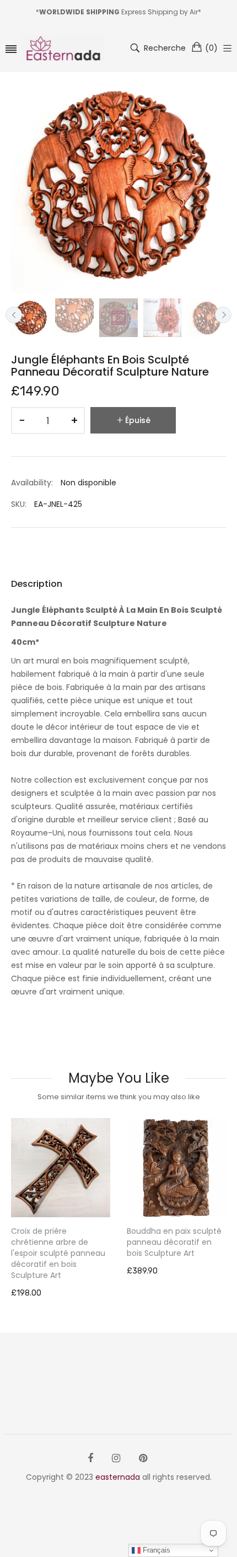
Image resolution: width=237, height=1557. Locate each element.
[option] (30, 317)
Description (36, 583)
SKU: (18, 504)
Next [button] (223, 315)
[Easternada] (63, 48)
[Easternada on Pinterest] (143, 1458)
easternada (117, 1477)
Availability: (32, 482)
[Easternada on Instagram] (116, 1458)
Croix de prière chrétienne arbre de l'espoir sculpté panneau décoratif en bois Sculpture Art (58, 1253)
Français (155, 1550)
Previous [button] (14, 315)
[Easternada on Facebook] (90, 1458)
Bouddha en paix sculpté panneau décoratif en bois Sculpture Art (174, 1242)
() (211, 47)
